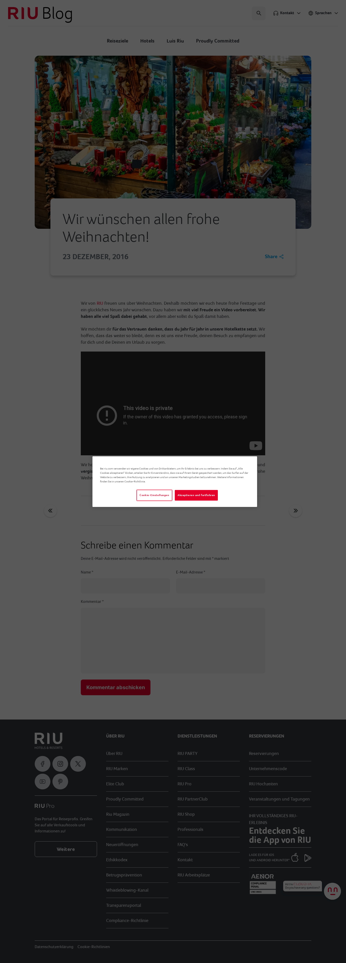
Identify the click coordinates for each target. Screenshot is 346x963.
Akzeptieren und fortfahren (196, 495)
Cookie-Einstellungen (154, 495)
